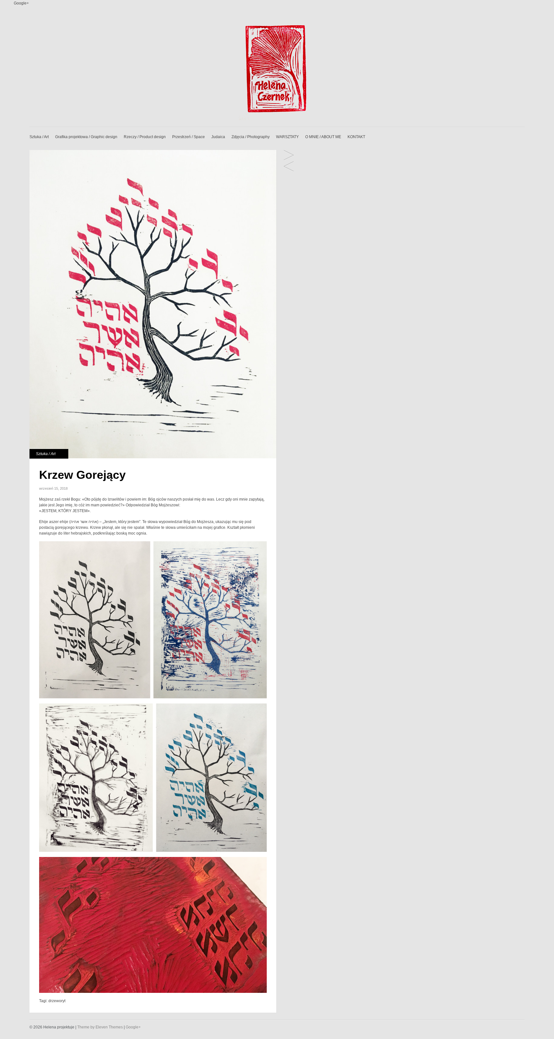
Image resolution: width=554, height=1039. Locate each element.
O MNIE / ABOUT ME (323, 137)
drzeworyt (56, 1001)
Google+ (21, 3)
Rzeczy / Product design (145, 137)
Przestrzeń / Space (188, 137)
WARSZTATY (287, 137)
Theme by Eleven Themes (100, 1027)
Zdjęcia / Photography (250, 137)
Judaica (218, 137)
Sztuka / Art (39, 137)
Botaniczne (288, 155)
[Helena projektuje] (277, 119)
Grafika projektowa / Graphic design (86, 137)
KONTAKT (356, 137)
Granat (288, 166)
